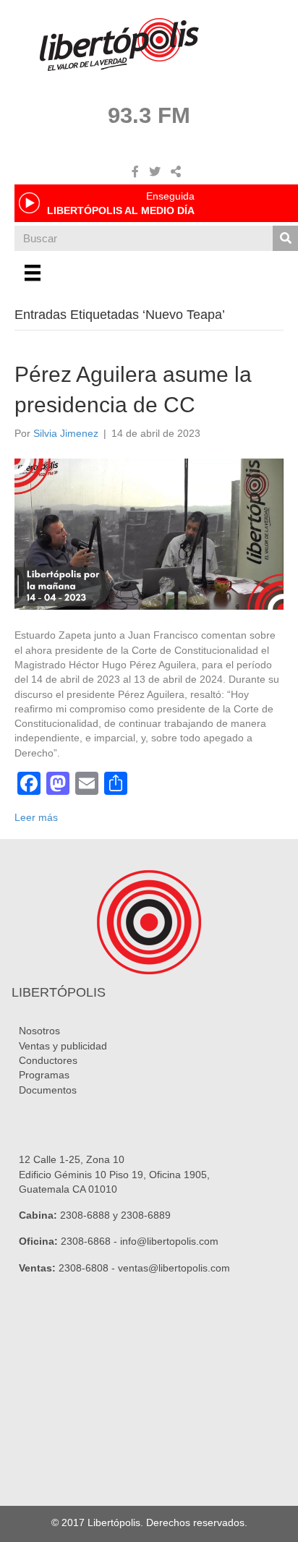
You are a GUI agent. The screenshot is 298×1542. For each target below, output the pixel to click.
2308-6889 (146, 1215)
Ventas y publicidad (63, 1046)
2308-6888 (85, 1215)
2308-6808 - (88, 1268)
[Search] (285, 238)
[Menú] (32, 273)
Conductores (48, 1060)
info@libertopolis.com (169, 1241)
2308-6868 (86, 1241)
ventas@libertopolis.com (174, 1268)
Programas (44, 1075)
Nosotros (39, 1030)
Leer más (36, 817)
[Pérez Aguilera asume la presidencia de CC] (149, 533)
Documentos (48, 1090)
